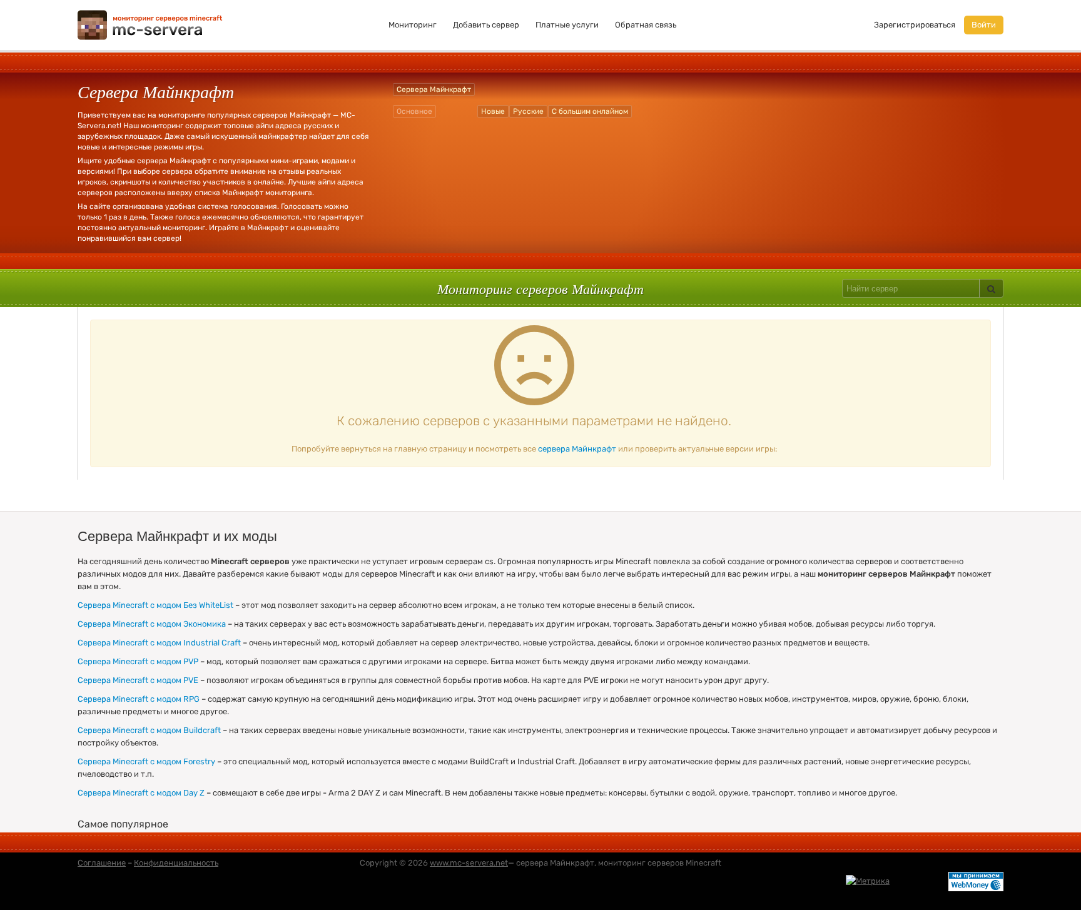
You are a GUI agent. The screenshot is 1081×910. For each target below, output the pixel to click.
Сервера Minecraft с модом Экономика (152, 624)
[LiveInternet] (919, 881)
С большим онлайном (590, 111)
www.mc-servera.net (469, 862)
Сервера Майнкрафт (434, 89)
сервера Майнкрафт (577, 448)
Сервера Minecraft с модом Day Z (141, 792)
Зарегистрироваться (914, 24)
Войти (984, 24)
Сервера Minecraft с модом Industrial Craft (159, 642)
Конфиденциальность (176, 862)
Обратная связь (645, 24)
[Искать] (991, 288)
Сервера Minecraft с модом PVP (138, 661)
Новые (493, 111)
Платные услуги (567, 24)
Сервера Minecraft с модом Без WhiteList (155, 605)
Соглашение (102, 862)
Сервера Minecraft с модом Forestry (146, 761)
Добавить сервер (486, 24)
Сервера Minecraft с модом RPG (139, 699)
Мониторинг (412, 24)
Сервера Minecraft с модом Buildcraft (149, 730)
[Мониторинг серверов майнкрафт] (150, 24)
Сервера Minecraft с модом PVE (138, 680)
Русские (528, 111)
